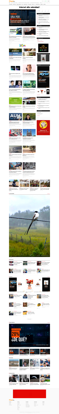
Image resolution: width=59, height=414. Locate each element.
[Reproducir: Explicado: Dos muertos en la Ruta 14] (38, 91)
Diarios (44, 4)
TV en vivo (18, 409)
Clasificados (25, 4)
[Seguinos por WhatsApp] (46, 1)
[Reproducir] (43, 77)
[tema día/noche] (44, 1)
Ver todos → (48, 276)
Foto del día (29, 4)
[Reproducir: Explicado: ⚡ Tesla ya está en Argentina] (41, 91)
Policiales (14, 4)
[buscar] (42, 1)
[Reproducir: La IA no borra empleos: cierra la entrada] (44, 91)
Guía (22, 4)
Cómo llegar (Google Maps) (40, 41)
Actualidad (10, 4)
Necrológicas (38, 4)
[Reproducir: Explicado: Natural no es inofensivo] (48, 91)
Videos (33, 4)
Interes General (19, 4)
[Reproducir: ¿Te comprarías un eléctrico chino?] (13, 284)
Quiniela (41, 4)
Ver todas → (38, 115)
